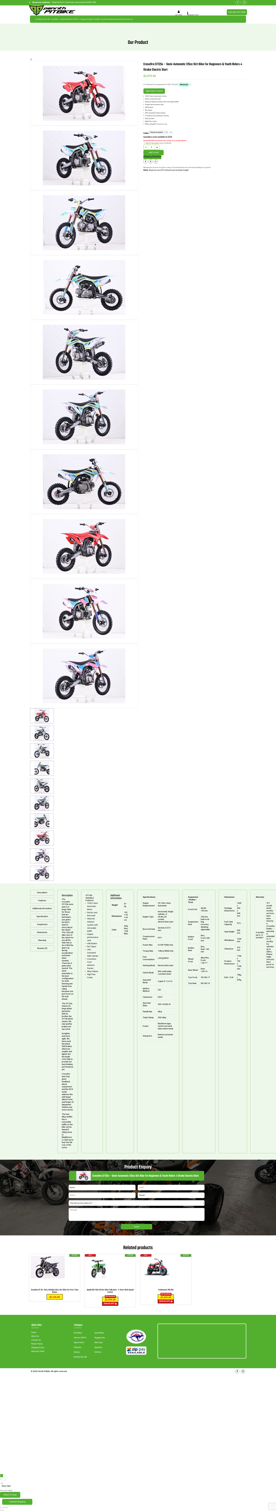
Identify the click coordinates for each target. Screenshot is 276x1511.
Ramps (117, 19)
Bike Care (100, 19)
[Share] (5, 1507)
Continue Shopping (17, 1501)
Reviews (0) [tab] (42, 948)
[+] (157, 147)
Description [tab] (42, 892)
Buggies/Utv (85, 19)
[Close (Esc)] (7, 1507)
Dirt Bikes (55, 19)
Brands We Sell (44, 19)
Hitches (122, 19)
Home (37, 19)
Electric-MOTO (74, 19)
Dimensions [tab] (42, 932)
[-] (146, 147)
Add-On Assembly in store (158, 143)
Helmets (106, 19)
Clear (171, 132)
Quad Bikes (65, 19)
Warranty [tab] (42, 940)
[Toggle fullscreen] (3, 1507)
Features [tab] (42, 900)
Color (146, 133)
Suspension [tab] (42, 924)
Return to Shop (10, 1494)
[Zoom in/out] (1, 1507)
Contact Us (129, 19)
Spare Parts (93, 19)
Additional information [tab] (42, 908)
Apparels (112, 19)
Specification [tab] (42, 916)
